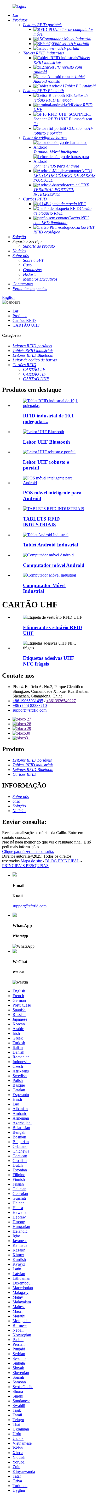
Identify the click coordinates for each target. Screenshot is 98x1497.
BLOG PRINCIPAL (62, 861)
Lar (15, 311)
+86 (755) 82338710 (30, 705)
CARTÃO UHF (26, 325)
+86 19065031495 (28, 701)
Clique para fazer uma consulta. (28, 851)
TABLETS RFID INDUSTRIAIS (41, 521)
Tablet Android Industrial (50, 545)
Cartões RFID (24, 320)
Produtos (20, 316)
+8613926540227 (61, 701)
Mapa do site (31, 861)
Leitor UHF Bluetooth (46, 442)
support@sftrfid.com (30, 710)
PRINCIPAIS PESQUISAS (25, 865)
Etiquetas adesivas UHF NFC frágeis (48, 661)
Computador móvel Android (53, 565)
